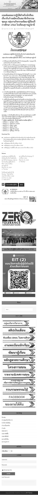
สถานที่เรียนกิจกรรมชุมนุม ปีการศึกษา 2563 (26, 157)
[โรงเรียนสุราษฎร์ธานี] (19, 8)
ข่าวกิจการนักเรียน (6, 423)
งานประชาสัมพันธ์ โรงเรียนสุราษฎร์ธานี (25, 29)
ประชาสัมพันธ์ (5, 436)
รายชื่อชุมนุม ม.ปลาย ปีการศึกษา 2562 (13, 145)
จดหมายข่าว (5, 431)
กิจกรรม (4, 418)
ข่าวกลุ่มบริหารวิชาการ (7, 420)
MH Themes (29, 493)
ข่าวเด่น (3, 428)
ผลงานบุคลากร (5, 442)
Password (4, 465)
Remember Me (8, 470)
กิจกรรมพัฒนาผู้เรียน (11, 185)
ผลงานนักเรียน (5, 439)
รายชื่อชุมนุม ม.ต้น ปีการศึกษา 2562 (13, 143)
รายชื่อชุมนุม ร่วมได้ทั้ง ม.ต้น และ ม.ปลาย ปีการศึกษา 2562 (18, 148)
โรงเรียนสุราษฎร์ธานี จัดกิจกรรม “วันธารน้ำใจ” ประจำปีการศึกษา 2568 (8, 174)
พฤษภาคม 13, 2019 (8, 29)
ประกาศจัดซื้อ (5, 434)
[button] (36, 10)
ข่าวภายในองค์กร (6, 425)
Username (4, 460)
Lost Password (5, 477)
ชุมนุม (21, 185)
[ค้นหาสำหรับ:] (19, 309)
